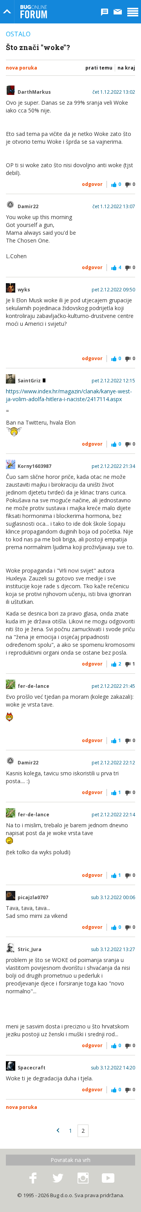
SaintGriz (30, 381)
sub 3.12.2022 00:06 (113, 897)
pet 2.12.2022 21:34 (113, 466)
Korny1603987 (34, 466)
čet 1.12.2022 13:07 (113, 206)
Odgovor (92, 184)
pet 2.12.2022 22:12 (113, 763)
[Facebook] (33, 1178)
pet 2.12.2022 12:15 (113, 381)
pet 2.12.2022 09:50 (113, 290)
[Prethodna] (57, 1131)
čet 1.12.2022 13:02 (113, 92)
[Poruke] (118, 11)
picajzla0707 (33, 897)
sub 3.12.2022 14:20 (113, 1068)
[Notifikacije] (104, 11)
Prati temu (98, 67)
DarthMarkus (34, 92)
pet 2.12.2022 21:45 (113, 686)
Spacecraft (31, 1068)
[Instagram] (83, 1178)
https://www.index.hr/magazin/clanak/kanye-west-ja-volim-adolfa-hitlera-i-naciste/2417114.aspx (69, 395)
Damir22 (28, 206)
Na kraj (126, 67)
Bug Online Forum (33, 11)
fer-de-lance (33, 686)
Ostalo (18, 34)
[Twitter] (58, 1178)
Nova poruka (21, 67)
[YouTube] (108, 1178)
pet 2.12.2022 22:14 (113, 815)
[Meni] (133, 11)
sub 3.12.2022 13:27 (113, 949)
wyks (24, 290)
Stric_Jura (30, 949)
